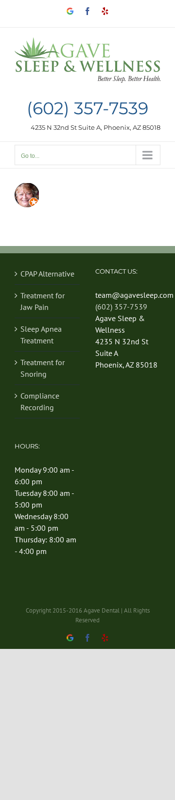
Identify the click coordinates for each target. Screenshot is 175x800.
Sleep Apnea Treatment (41, 334)
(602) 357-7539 (87, 109)
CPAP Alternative (47, 273)
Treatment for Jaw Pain (42, 301)
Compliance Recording (39, 401)
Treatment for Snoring (42, 368)
